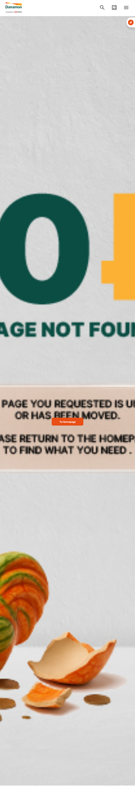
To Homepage (67, 421)
